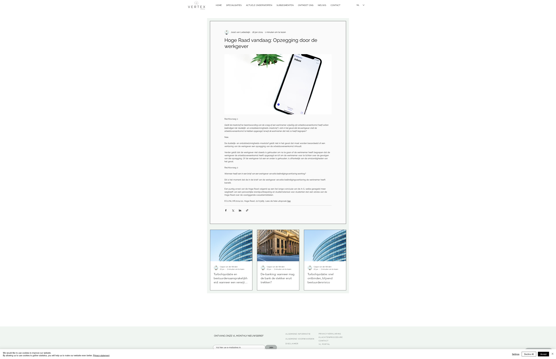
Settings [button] (515, 354)
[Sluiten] (552, 354)
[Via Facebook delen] (225, 210)
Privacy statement (101, 355)
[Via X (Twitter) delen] (233, 210)
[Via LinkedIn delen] (240, 210)
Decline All (529, 354)
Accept (543, 354)
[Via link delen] (247, 210)
